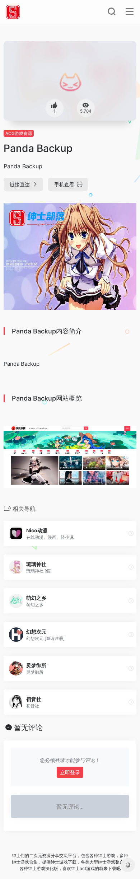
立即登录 (70, 772)
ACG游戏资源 (18, 133)
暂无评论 (28, 727)
